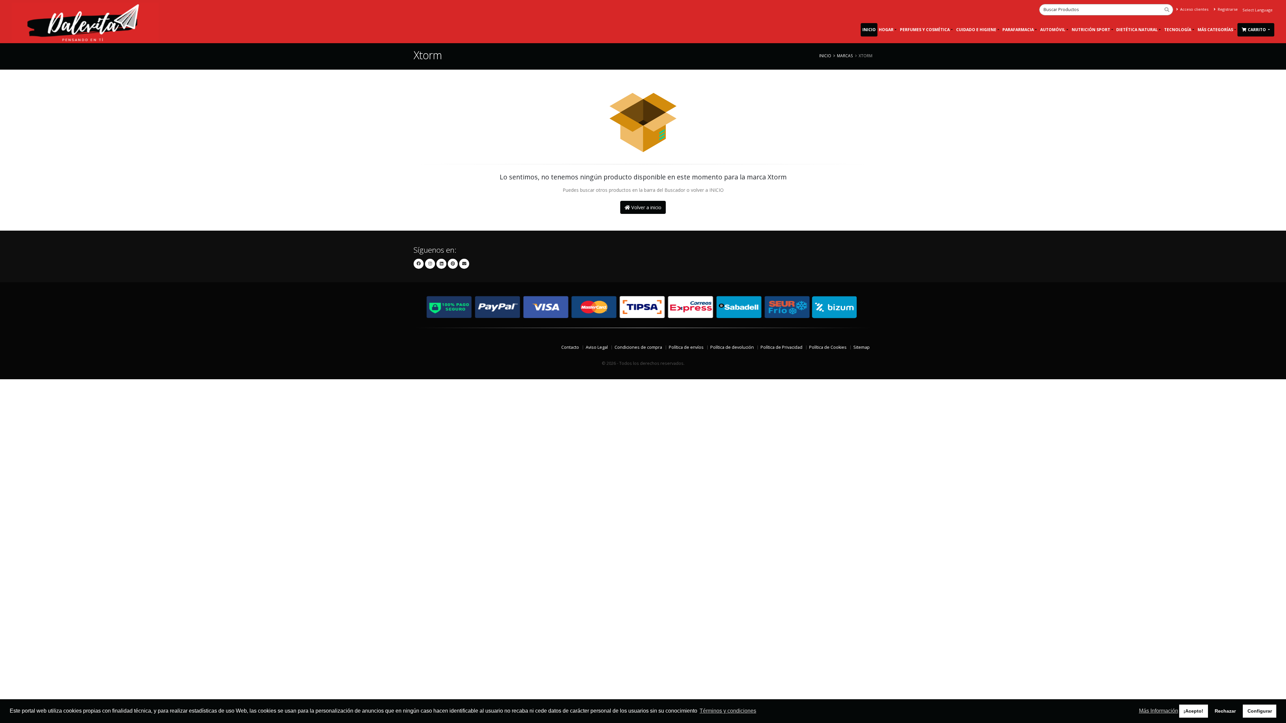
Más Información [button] (1158, 711)
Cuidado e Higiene (976, 29)
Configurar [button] (1259, 711)
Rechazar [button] (1225, 711)
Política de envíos (686, 347)
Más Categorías (1215, 29)
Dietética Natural (1137, 29)
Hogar (886, 29)
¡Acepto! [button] (1193, 711)
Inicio (869, 29)
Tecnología (1177, 29)
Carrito (1257, 29)
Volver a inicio (645, 207)
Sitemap (861, 347)
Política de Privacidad (781, 347)
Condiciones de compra (638, 347)
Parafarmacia (1018, 29)
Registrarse (1227, 9)
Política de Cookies (828, 347)
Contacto (570, 347)
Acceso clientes (1193, 9)
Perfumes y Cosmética (925, 29)
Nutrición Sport (1091, 29)
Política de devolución (732, 347)
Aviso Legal (597, 347)
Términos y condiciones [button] (728, 711)
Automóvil (1052, 29)
